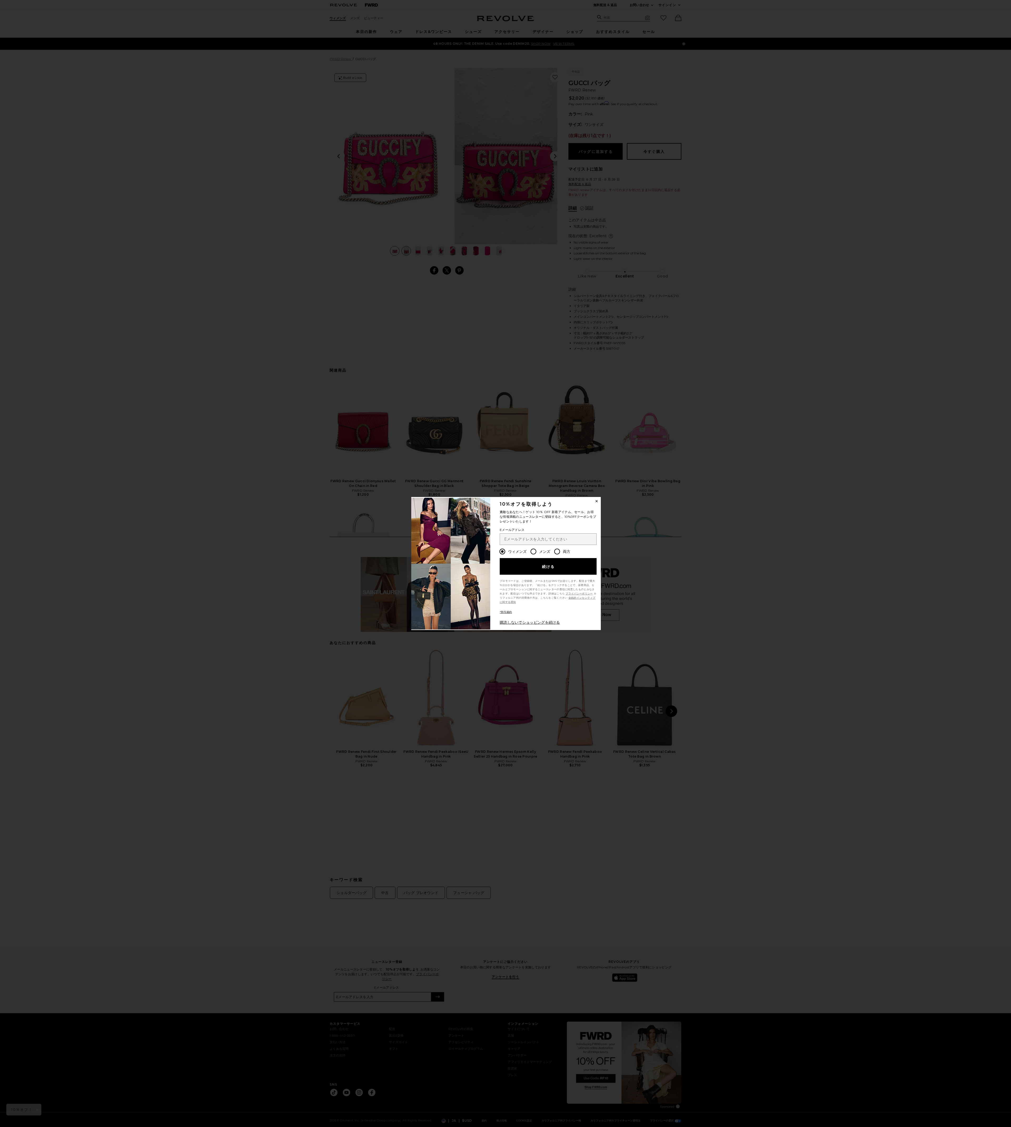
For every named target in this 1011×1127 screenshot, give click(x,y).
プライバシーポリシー (579, 593)
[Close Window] (596, 501)
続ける (548, 566)
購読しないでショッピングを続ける (530, 622)
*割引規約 (506, 612)
